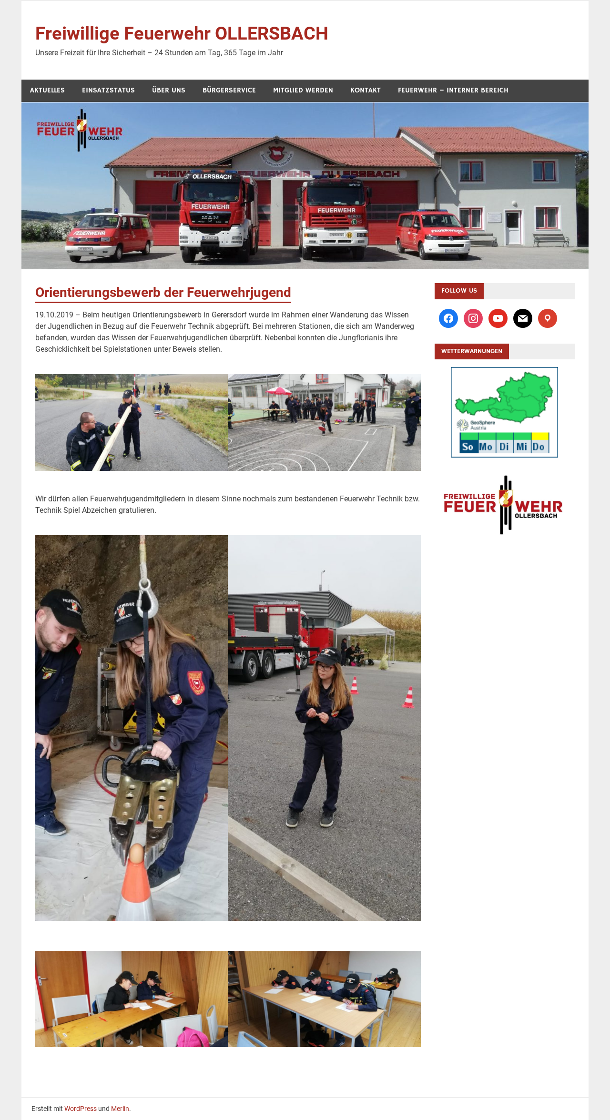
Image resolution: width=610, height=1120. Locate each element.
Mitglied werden (303, 90)
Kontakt (365, 90)
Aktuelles (47, 90)
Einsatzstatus (108, 90)
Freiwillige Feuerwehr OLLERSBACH (181, 33)
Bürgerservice (229, 90)
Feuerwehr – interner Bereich (453, 90)
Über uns (168, 90)
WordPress (80, 1108)
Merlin (120, 1108)
